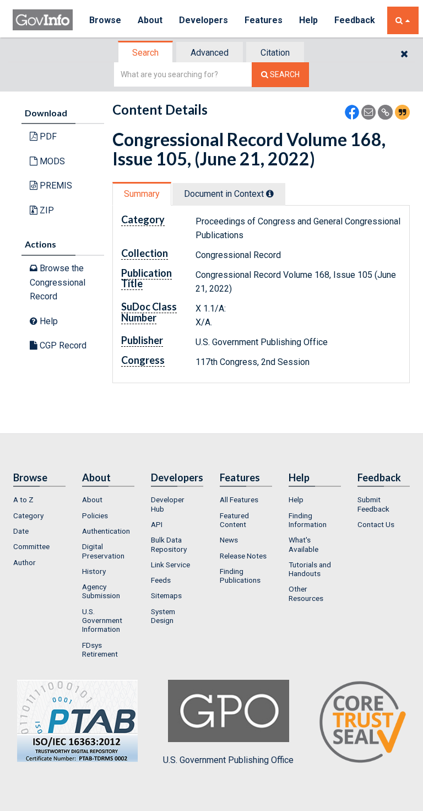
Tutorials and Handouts (310, 569)
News (229, 539)
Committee (31, 546)
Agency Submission (101, 591)
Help (308, 20)
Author (24, 562)
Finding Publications (240, 575)
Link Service (170, 564)
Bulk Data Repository (169, 544)
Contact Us (375, 524)
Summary (142, 194)
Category (28, 515)
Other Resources (306, 593)
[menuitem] (39, 499)
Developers (203, 20)
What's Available (303, 544)
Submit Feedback (373, 504)
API (156, 524)
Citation (275, 52)
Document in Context (225, 194)
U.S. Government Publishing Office (228, 760)
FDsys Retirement (100, 649)
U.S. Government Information (102, 620)
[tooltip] (270, 193)
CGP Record (61, 345)
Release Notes (243, 555)
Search (145, 52)
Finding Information (308, 520)
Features (264, 20)
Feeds (161, 580)
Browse (105, 20)
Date (21, 531)
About (150, 20)
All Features (239, 499)
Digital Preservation (103, 551)
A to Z (23, 499)
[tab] (146, 53)
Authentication (106, 531)
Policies (95, 515)
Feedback (354, 20)
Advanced (210, 52)
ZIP (45, 210)
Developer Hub (168, 504)
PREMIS (54, 185)
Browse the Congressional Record (57, 282)
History (94, 571)
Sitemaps (166, 595)
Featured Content (234, 520)
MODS (51, 161)
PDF (47, 136)
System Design (163, 616)
